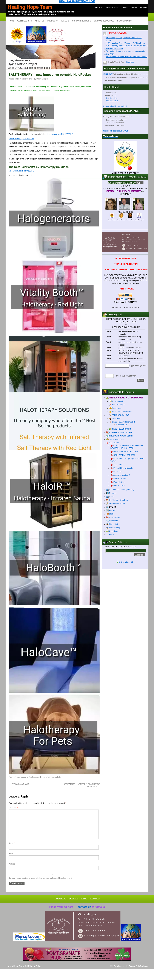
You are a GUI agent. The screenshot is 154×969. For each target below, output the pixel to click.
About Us (73, 898)
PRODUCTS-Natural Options (121, 436)
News (111, 497)
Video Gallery (114, 528)
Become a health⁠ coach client (115, 106)
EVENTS (112, 507)
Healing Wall (117, 401)
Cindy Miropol (42, 78)
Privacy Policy (34, 966)
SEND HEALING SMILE (122, 412)
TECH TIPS (118, 465)
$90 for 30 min (112, 101)
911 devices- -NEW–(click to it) (121, 490)
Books (111, 535)
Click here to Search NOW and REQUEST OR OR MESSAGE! (125, 191)
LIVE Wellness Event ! (19, 784)
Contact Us (60, 898)
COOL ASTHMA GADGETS (124, 455)
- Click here (129, 62)
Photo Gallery (114, 524)
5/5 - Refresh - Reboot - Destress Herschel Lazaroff (126, 57)
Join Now (98, 7)
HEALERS (65, 20)
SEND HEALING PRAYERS (123, 422)
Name (12, 843)
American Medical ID (121, 475)
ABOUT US (39, 20)
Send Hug (116, 419)
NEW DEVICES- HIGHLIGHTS (125, 452)
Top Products (34, 777)
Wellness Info (24, 20)
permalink (56, 777)
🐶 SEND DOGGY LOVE (119, 415)
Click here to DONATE (125, 302)
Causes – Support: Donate (120, 432)
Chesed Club (121, 425)
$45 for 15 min (112, 98)
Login (125, 7)
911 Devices (114, 443)
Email (11, 853)
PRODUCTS (52, 20)
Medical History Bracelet (123, 468)
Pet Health (113, 521)
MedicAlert (117, 472)
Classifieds (113, 531)
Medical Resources (104, 20)
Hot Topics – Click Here (118, 500)
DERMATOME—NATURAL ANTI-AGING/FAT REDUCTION (81, 785)
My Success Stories (117, 503)
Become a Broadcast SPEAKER (116, 131)
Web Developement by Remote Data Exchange (129, 966)
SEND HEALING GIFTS (121, 429)
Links (111, 514)
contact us (84, 906)
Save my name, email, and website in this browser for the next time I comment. (40, 878)
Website (12, 863)
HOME (11, 20)
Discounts (143, 7)
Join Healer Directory (113, 7)
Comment (13, 807)
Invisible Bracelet (120, 479)
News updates (124, 20)
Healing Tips (114, 517)
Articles (112, 510)
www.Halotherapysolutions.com (21, 139)
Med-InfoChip (119, 482)
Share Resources (116, 439)
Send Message (118, 405)
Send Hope (117, 408)
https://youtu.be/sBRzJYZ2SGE (60, 134)
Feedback (95, 898)
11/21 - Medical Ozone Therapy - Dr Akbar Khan (125, 43)
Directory (133, 7)
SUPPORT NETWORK (81, 20)
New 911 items (119, 485)
